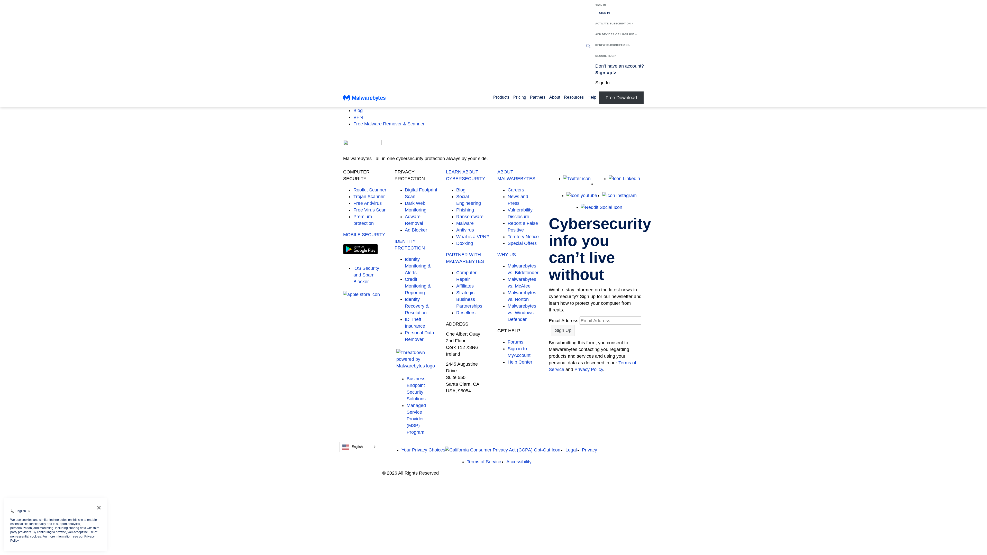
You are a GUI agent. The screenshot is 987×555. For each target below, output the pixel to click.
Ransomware (469, 216)
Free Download (621, 97)
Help (592, 97)
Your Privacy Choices (423, 449)
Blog (358, 110)
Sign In (600, 5)
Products (501, 97)
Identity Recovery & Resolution (417, 306)
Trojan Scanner (369, 196)
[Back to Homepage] (365, 99)
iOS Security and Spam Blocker (366, 275)
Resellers (466, 312)
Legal (571, 449)
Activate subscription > (614, 23)
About (554, 97)
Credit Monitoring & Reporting (418, 286)
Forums (515, 342)
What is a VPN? (472, 236)
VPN (358, 117)
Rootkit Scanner (369, 189)
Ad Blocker (416, 230)
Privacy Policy (588, 369)
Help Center (520, 362)
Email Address (563, 320)
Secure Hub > (605, 55)
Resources (574, 97)
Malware (465, 223)
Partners (537, 97)
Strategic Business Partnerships (469, 299)
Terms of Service (484, 461)
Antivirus (465, 230)
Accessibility (519, 461)
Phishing (465, 209)
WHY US (506, 254)
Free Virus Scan (370, 209)
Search (588, 46)
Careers (516, 189)
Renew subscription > (612, 45)
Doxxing (464, 243)
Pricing (519, 97)
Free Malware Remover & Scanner (389, 123)
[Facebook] (600, 183)
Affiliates (465, 286)
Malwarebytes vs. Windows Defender (522, 312)
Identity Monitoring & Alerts (418, 266)
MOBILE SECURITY (364, 234)
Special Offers (522, 243)
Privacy (589, 449)
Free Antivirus (367, 203)
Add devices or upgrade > (616, 34)
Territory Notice (523, 236)
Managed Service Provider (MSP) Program (416, 419)
